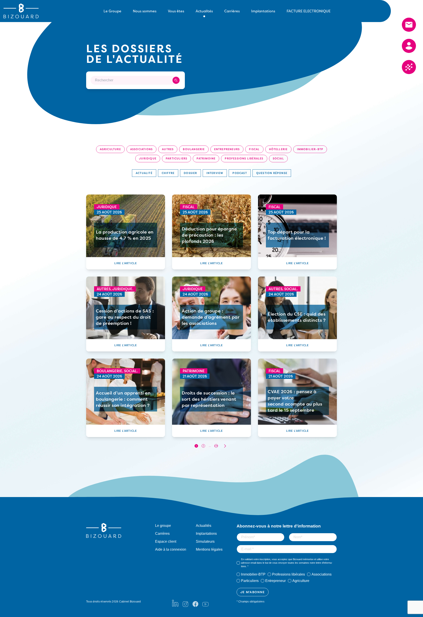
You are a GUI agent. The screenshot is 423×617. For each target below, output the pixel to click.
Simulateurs (205, 541)
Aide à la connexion (170, 549)
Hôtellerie (278, 149)
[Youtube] (205, 603)
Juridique (147, 158)
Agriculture (110, 149)
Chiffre (168, 173)
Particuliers (176, 158)
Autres (168, 149)
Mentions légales (209, 549)
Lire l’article (125, 263)
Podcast (239, 173)
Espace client (165, 541)
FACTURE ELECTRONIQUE (308, 11)
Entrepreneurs (227, 149)
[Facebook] (195, 603)
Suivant (224, 446)
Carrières (232, 11)
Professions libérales (244, 158)
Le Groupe (112, 11)
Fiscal (254, 149)
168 (216, 446)
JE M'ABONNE (252, 592)
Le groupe (163, 525)
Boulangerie (194, 149)
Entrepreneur (275, 581)
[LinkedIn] (175, 603)
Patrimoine (206, 158)
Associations (141, 149)
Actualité (144, 173)
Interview (214, 173)
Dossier (190, 173)
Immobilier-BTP (310, 149)
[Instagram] (185, 603)
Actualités (203, 525)
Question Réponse (271, 173)
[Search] (176, 80)
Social (278, 158)
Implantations (263, 11)
